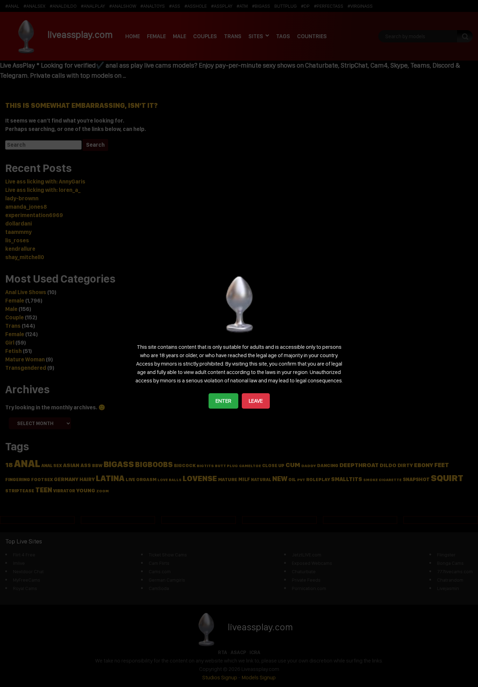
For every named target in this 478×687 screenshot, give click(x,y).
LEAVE (256, 400)
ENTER (223, 400)
